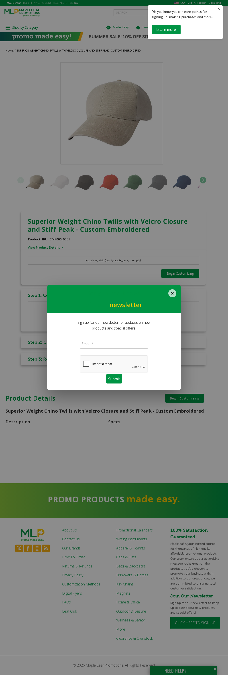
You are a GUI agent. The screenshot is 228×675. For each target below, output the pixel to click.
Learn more (166, 29)
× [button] (219, 9)
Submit (114, 378)
